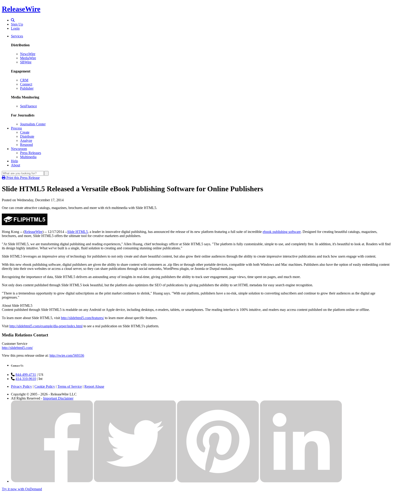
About (15, 165)
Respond (26, 145)
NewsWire (27, 54)
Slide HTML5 (77, 232)
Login (15, 28)
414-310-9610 (26, 379)
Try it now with (22, 489)
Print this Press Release (22, 178)
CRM (24, 80)
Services (17, 36)
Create (24, 132)
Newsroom (19, 149)
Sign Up (17, 24)
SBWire (25, 62)
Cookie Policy (44, 386)
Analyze (26, 140)
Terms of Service (69, 386)
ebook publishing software (282, 232)
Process (16, 128)
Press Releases (30, 153)
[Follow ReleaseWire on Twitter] (135, 481)
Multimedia (28, 157)
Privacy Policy (21, 386)
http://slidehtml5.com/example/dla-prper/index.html (46, 326)
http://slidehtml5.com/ (17, 348)
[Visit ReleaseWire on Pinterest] (218, 481)
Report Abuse (94, 386)
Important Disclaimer (58, 398)
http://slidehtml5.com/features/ (82, 318)
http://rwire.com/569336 (66, 355)
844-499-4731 (26, 375)
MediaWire (28, 58)
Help (14, 161)
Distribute (27, 136)
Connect (26, 84)
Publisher (27, 88)
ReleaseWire (21, 9)
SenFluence (28, 106)
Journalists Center (33, 124)
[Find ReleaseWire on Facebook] (52, 481)
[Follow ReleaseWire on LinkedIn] (301, 481)
